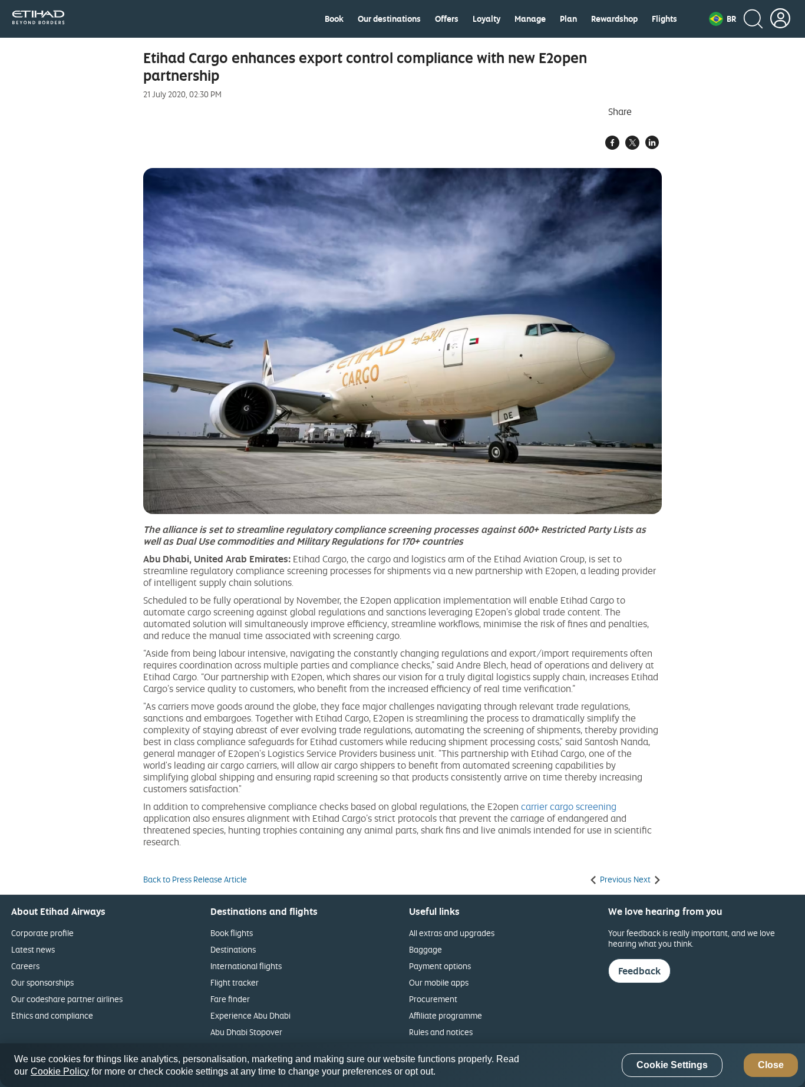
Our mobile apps (439, 982)
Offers (446, 19)
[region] (402, 1065)
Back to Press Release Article (195, 879)
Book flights (231, 932)
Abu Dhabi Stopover (246, 1031)
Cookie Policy (60, 1071)
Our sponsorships (42, 982)
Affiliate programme (445, 1015)
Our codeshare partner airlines (67, 998)
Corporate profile (42, 932)
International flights (246, 965)
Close (771, 1065)
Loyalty (486, 19)
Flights (664, 19)
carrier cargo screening (568, 806)
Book (334, 19)
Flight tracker (234, 982)
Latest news (33, 949)
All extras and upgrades (451, 932)
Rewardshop (614, 19)
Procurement (433, 998)
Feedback (639, 970)
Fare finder (230, 998)
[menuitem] (334, 19)
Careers (25, 965)
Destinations (233, 949)
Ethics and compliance (52, 1015)
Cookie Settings (672, 1065)
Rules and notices (441, 1031)
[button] (722, 19)
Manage (530, 19)
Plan (568, 19)
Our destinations (389, 19)
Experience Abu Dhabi (250, 1015)
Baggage (425, 949)
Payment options (440, 965)
